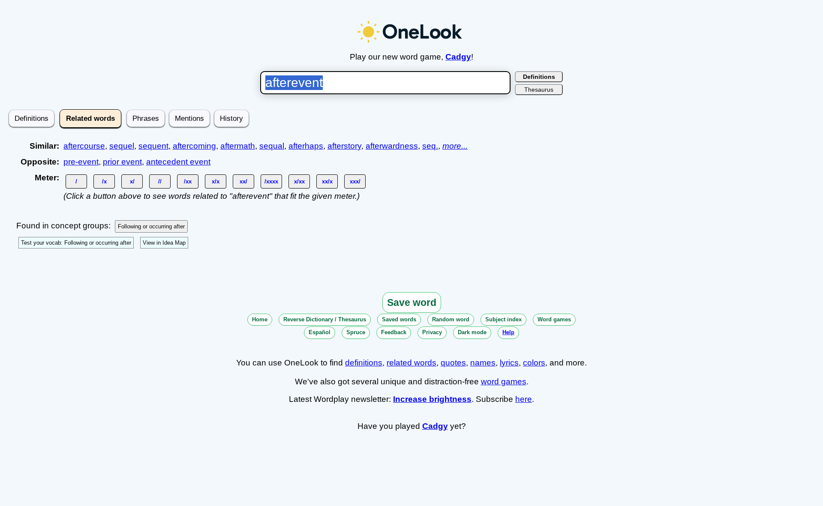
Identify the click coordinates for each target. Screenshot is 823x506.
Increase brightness (432, 399)
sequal (271, 145)
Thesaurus (538, 89)
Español (319, 332)
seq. (430, 145)
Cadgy (458, 56)
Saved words (399, 319)
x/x (215, 181)
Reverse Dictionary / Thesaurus (324, 319)
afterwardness (392, 145)
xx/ (243, 181)
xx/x (327, 181)
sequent (153, 145)
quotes (453, 362)
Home (259, 319)
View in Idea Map (164, 243)
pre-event (81, 161)
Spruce (355, 332)
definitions (363, 362)
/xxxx (271, 181)
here (523, 399)
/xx (188, 181)
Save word (411, 302)
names (483, 362)
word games (503, 381)
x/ (132, 181)
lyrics (509, 362)
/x (104, 181)
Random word (450, 319)
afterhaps (305, 145)
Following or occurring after (151, 226)
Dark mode (472, 332)
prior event (122, 161)
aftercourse (84, 145)
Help (508, 332)
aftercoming (194, 145)
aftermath (237, 145)
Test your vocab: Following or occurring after (76, 243)
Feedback (393, 332)
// (160, 181)
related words (411, 362)
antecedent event (178, 161)
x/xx (299, 181)
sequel (121, 145)
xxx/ (355, 181)
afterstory (344, 145)
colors (534, 362)
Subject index (503, 319)
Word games (554, 319)
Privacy (432, 332)
